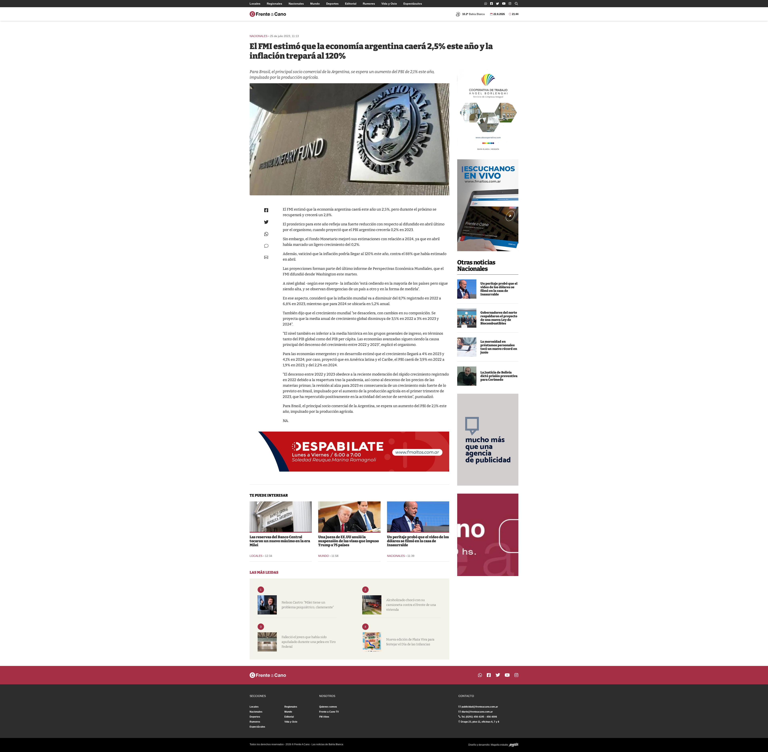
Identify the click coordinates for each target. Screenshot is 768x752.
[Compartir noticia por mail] (266, 257)
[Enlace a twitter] (497, 3)
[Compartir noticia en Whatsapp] (266, 234)
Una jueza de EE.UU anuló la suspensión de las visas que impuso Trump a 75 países (348, 541)
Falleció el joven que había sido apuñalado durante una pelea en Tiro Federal (309, 642)
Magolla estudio (500, 744)
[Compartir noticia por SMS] (266, 246)
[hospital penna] (267, 642)
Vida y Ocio (389, 3)
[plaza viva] (371, 642)
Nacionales (296, 3)
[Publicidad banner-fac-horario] (487, 535)
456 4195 (479, 716)
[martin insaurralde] (466, 289)
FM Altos (324, 716)
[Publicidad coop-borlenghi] (487, 110)
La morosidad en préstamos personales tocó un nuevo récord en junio (498, 347)
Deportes (332, 3)
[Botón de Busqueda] (516, 4)
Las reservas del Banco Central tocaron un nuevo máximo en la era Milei (280, 541)
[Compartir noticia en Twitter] (266, 222)
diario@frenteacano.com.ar (477, 711)
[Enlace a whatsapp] (485, 3)
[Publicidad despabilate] (349, 452)
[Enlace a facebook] (491, 3)
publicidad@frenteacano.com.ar (480, 706)
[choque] (371, 604)
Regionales (274, 3)
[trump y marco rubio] (349, 516)
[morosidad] (466, 347)
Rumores (369, 3)
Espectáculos (412, 3)
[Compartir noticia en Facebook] (266, 210)
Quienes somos (328, 706)
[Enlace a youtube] (503, 3)
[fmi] (349, 139)
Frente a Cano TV (329, 711)
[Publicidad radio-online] (487, 205)
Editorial (350, 3)
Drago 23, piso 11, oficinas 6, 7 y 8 (480, 721)
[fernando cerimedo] (466, 376)
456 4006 (492, 716)
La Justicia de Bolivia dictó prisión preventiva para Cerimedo (498, 376)
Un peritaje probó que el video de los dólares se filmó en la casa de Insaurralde (498, 289)
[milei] (267, 604)
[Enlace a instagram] (510, 3)
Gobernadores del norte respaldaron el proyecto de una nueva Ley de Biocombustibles (498, 318)
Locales (255, 3)
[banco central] (281, 516)
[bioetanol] (466, 318)
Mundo (315, 3)
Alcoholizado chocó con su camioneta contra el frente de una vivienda (411, 604)
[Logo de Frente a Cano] (268, 14)
